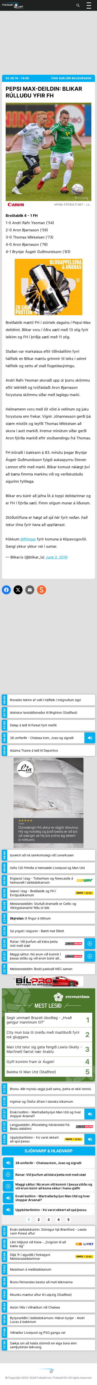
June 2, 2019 (56, 557)
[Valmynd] (88, 5)
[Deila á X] (18, 589)
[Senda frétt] (29, 589)
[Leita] (78, 5)
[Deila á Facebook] (6, 589)
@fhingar (28, 539)
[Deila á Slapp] (41, 589)
